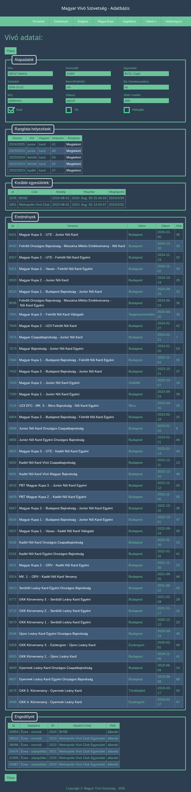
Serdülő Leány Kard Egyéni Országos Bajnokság (55, 588)
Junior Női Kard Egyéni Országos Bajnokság (51, 440)
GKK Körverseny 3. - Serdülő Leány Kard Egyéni (55, 599)
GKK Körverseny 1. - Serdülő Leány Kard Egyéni (55, 622)
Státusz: (71, 95)
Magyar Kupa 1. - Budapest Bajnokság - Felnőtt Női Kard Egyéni (66, 360)
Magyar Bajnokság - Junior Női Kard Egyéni (51, 348)
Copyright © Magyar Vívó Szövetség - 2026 (95, 788)
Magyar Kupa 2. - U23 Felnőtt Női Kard (48, 326)
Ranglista (83, 21)
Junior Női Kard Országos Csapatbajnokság (51, 428)
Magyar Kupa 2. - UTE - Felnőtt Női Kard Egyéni (54, 257)
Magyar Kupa (105, 21)
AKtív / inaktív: (132, 95)
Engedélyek (129, 21)
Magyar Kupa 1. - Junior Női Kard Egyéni (49, 394)
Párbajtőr (138, 109)
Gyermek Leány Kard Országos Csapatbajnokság (55, 668)
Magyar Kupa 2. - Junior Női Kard (43, 280)
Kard (19, 109)
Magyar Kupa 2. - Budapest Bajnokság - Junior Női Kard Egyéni (66, 508)
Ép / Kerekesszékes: (136, 81)
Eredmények (61, 21)
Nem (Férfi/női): (75, 81)
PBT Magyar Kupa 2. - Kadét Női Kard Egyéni (52, 497)
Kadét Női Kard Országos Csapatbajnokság (51, 542)
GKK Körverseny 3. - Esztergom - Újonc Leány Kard (57, 645)
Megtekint (73, 144)
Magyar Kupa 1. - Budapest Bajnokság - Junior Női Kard (60, 291)
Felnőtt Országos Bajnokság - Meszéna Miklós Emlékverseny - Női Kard (72, 246)
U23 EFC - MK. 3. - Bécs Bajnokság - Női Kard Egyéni (59, 405)
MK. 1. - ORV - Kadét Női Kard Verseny (48, 576)
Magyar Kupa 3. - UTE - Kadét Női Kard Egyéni (54, 451)
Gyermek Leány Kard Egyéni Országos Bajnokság (56, 679)
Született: (13, 81)
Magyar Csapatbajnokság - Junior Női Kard (51, 337)
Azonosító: (72, 68)
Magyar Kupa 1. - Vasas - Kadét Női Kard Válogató (56, 531)
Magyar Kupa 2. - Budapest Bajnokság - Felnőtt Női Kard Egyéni (66, 417)
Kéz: (10, 95)
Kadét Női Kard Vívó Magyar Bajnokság (48, 474)
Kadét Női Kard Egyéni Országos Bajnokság (51, 554)
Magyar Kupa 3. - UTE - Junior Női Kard (48, 234)
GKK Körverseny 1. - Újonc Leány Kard (48, 656)
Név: (11, 68)
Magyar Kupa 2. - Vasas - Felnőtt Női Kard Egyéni (55, 269)
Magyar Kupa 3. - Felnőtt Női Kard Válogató (51, 314)
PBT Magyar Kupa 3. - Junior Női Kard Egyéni (53, 485)
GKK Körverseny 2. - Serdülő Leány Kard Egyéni (55, 611)
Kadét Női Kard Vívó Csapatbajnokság (47, 462)
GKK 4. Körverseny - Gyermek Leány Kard (50, 702)
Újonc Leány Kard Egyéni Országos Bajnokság (53, 633)
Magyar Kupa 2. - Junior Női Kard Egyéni (49, 383)
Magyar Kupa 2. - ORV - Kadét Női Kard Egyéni (54, 565)
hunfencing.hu (174, 21)
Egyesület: (130, 68)
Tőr (76, 109)
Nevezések (38, 21)
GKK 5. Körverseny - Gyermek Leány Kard (50, 690)
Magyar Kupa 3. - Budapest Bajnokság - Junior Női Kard (60, 371)
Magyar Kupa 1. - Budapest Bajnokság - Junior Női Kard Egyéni (66, 519)
